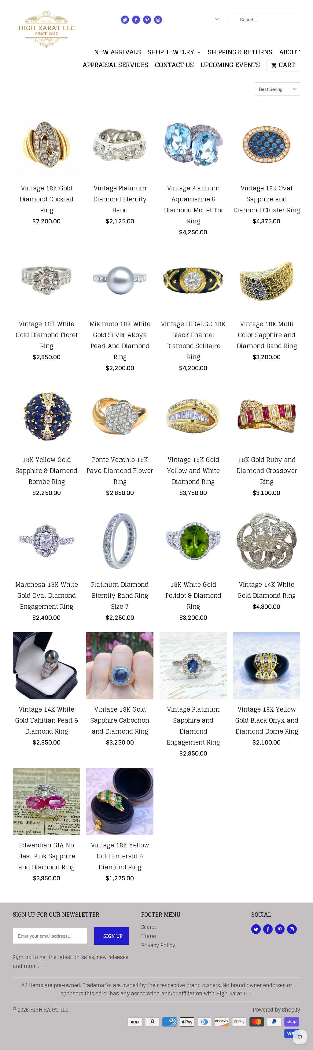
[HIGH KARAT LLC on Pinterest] (147, 20)
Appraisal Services (115, 66)
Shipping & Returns (240, 53)
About (289, 53)
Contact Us (174, 66)
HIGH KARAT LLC (49, 1009)
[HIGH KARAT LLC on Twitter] (125, 20)
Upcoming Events (230, 66)
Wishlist (285, 38)
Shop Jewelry (172, 53)
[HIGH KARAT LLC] (46, 28)
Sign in (180, 20)
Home (148, 936)
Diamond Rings (49, 88)
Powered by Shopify (276, 1009)
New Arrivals (117, 53)
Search (149, 927)
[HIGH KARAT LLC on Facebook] (136, 20)
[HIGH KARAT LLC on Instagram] (158, 20)
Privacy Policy (158, 945)
